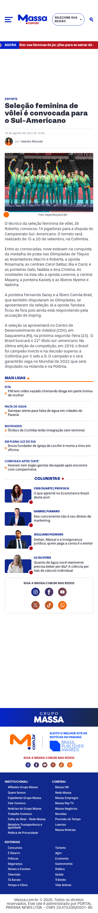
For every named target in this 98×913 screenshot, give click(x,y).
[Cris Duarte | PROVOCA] (18, 493)
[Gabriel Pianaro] (18, 516)
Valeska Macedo (32, 141)
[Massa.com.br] (32, 19)
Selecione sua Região (66, 19)
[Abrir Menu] (9, 19)
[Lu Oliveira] (18, 564)
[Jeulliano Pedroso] (18, 539)
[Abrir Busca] (91, 19)
